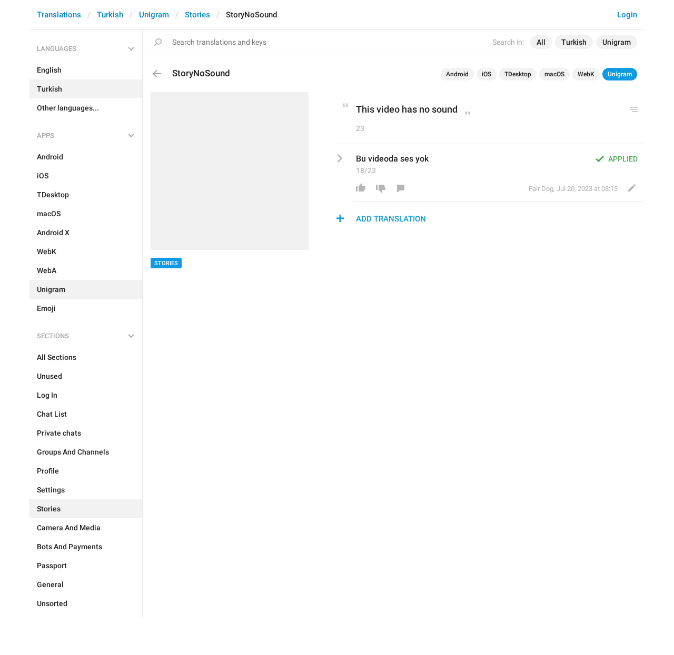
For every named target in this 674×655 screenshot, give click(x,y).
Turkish (110, 14)
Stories (197, 14)
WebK (586, 74)
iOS (486, 74)
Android (457, 74)
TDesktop (517, 74)
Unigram (154, 14)
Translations (59, 14)
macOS (554, 74)
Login (627, 14)
